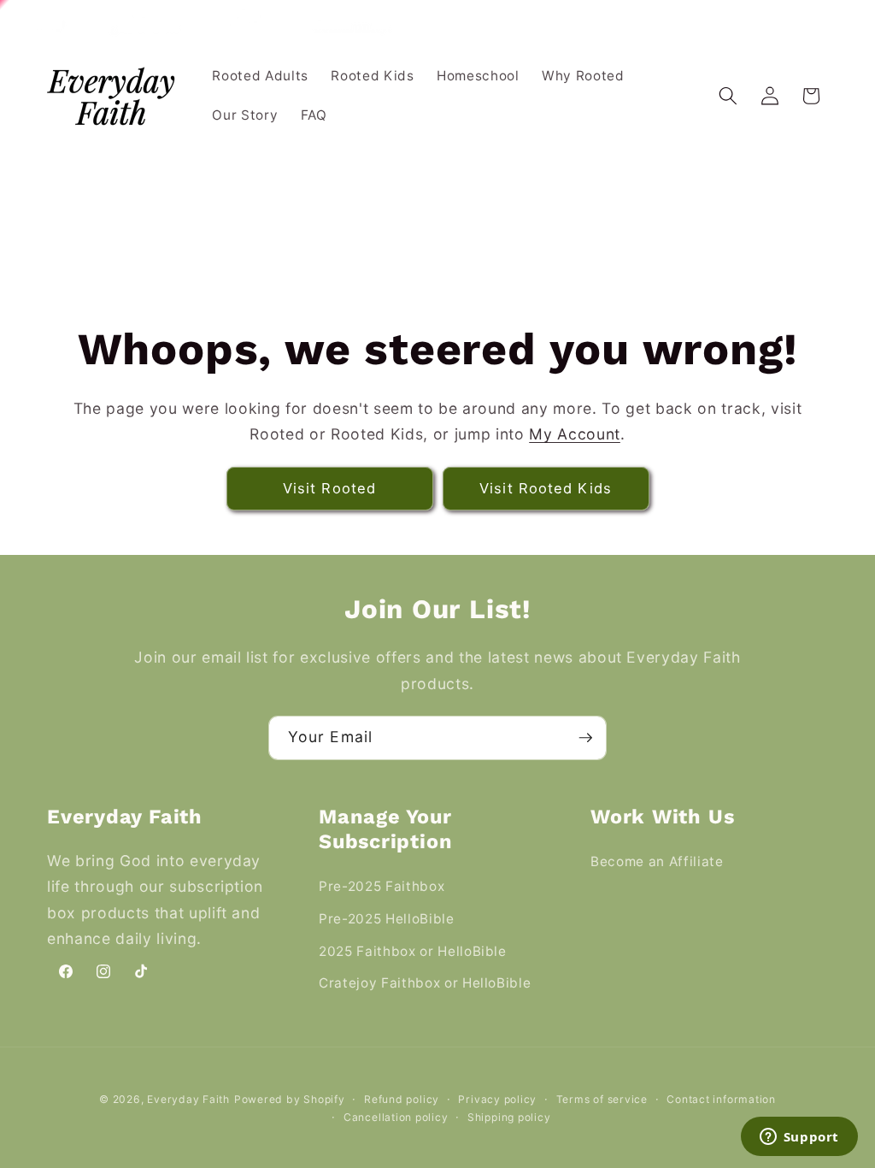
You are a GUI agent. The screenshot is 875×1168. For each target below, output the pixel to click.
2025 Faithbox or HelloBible (413, 951)
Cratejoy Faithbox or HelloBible (425, 983)
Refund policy (401, 1099)
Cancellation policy (396, 1117)
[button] (728, 95)
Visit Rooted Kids (545, 488)
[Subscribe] (585, 738)
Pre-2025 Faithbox (381, 886)
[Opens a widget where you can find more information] (799, 1138)
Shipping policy (509, 1117)
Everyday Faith (188, 1099)
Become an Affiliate (657, 861)
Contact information (721, 1099)
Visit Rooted (329, 488)
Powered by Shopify (289, 1099)
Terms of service (602, 1099)
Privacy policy (497, 1099)
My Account (574, 434)
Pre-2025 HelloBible (387, 919)
